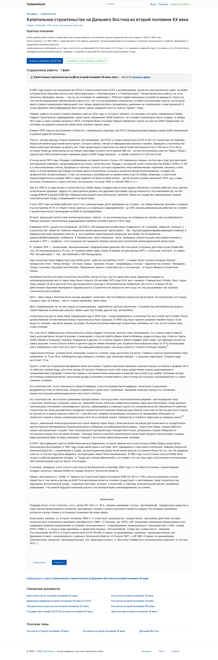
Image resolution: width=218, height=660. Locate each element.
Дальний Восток (149, 631)
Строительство (48, 14)
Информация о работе (87, 578)
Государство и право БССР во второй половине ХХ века (60, 611)
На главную (32, 14)
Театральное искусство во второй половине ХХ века (58, 606)
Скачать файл (141, 77)
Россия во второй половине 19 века (48, 631)
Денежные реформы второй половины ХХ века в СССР (59, 600)
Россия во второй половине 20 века (132, 600)
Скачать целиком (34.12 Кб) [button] (45, 60)
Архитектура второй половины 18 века (134, 611)
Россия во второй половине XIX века (133, 606)
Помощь (163, 4)
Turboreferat (48, 651)
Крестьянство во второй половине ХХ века (52, 595)
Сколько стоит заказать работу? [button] (86, 60)
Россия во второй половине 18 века (132, 595)
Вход (153, 4)
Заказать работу (180, 4)
